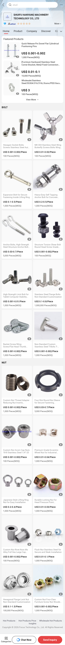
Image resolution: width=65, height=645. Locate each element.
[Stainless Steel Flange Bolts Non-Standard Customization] (48, 276)
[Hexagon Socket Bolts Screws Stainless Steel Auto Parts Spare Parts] (17, 126)
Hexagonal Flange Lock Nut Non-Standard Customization (16, 600)
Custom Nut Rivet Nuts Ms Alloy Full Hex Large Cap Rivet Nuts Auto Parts (15, 550)
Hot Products (9, 620)
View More (31, 99)
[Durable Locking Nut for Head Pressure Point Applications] (48, 481)
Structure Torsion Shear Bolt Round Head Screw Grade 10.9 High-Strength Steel (48, 245)
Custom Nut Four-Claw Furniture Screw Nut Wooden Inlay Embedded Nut (48, 600)
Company (32, 31)
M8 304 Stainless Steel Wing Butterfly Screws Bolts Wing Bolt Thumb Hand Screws (48, 146)
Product (18, 31)
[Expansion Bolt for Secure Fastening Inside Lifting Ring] (17, 176)
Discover (46, 31)
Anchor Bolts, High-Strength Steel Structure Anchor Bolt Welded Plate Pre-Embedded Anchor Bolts (16, 245)
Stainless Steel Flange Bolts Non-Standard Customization (48, 295)
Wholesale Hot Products (50, 620)
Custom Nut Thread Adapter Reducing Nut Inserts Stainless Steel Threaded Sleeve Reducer (16, 401)
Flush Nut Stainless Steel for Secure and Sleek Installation (48, 550)
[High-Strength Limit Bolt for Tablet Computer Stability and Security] (17, 276)
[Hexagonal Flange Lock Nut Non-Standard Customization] (17, 581)
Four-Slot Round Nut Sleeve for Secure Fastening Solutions (47, 401)
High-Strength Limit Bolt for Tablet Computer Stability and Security (16, 295)
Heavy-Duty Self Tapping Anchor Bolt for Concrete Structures (46, 196)
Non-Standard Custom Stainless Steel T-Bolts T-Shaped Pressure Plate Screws (46, 345)
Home (6, 31)
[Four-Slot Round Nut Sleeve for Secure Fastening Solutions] (48, 382)
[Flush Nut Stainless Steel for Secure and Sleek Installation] (48, 531)
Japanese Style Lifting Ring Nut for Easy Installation (16, 501)
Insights (32, 623)
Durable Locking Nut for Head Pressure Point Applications (46, 501)
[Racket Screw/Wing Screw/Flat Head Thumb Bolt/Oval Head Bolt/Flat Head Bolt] (17, 326)
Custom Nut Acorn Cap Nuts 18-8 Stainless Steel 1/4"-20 (16, 451)
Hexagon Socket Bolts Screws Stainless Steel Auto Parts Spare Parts (16, 146)
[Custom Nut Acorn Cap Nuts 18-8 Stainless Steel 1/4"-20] (17, 431)
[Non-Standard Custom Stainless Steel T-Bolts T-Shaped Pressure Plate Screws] (48, 326)
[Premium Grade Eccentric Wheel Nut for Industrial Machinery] (48, 431)
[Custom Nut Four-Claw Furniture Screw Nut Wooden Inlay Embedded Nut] (48, 581)
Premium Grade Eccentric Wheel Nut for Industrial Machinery (46, 451)
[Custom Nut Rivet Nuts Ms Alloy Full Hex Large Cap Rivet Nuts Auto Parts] (17, 531)
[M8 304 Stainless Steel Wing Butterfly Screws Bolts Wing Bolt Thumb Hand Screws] (48, 126)
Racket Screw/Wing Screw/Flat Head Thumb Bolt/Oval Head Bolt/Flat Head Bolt (14, 345)
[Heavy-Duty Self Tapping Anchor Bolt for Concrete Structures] (48, 176)
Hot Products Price (27, 620)
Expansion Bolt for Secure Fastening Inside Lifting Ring (16, 196)
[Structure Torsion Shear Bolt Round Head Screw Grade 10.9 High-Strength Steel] (48, 226)
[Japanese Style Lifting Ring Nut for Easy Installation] (17, 481)
